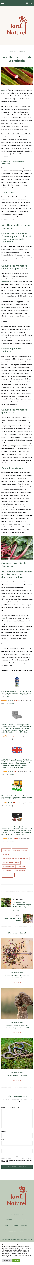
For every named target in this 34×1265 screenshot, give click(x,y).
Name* (3, 1131)
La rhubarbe (6, 854)
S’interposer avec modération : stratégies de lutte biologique (22, 905)
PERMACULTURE (12, 1219)
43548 (10, 803)
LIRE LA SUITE (17, 982)
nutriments (5, 282)
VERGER (15, 1225)
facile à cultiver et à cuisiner (20, 850)
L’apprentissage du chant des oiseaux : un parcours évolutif (17, 1027)
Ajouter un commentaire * (10, 1107)
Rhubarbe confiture (8, 875)
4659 (9, 736)
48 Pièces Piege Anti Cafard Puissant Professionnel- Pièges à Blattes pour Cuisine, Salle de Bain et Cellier (16, 797)
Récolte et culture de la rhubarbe (11, 862)
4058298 (11, 700)
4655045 (10, 838)
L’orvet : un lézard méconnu (17, 1076)
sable (3, 307)
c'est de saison (6, 850)
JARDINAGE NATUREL (13, 51)
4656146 (10, 771)
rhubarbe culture (20, 875)
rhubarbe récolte (7, 879)
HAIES (7, 1225)
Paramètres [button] (6, 1260)
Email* (3, 1139)
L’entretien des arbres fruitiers (12, 919)
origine (4, 90)
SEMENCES (24, 51)
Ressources (12, 1231)
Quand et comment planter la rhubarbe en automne (15, 858)
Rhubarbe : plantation (8, 866)
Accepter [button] (16, 1260)
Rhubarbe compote (20, 870)
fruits (3, 618)
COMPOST (24, 1219)
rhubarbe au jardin (7, 870)
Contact (23, 1231)
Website (4, 1147)
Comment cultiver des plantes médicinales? (17, 977)
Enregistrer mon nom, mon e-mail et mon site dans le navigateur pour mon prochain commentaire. (16, 1160)
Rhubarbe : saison (21, 866)
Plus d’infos (12, 703)
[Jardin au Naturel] (17, 25)
